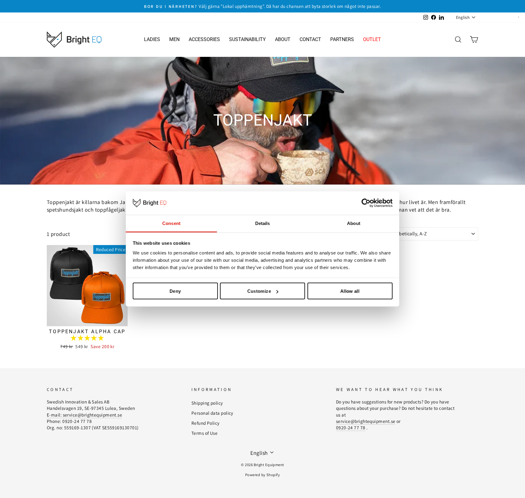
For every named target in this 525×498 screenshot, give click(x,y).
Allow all (349, 291)
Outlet (372, 39)
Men (174, 39)
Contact (310, 39)
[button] (87, 337)
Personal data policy (212, 413)
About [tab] (353, 223)
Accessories (204, 39)
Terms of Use (204, 433)
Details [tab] (262, 223)
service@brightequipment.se (366, 421)
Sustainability (247, 39)
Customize (259, 291)
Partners (342, 39)
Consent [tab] (171, 223)
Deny (175, 291)
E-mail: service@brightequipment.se (84, 415)
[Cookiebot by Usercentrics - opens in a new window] (366, 203)
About (282, 39)
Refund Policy (205, 423)
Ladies (152, 39)
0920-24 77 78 (350, 427)
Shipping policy (207, 403)
